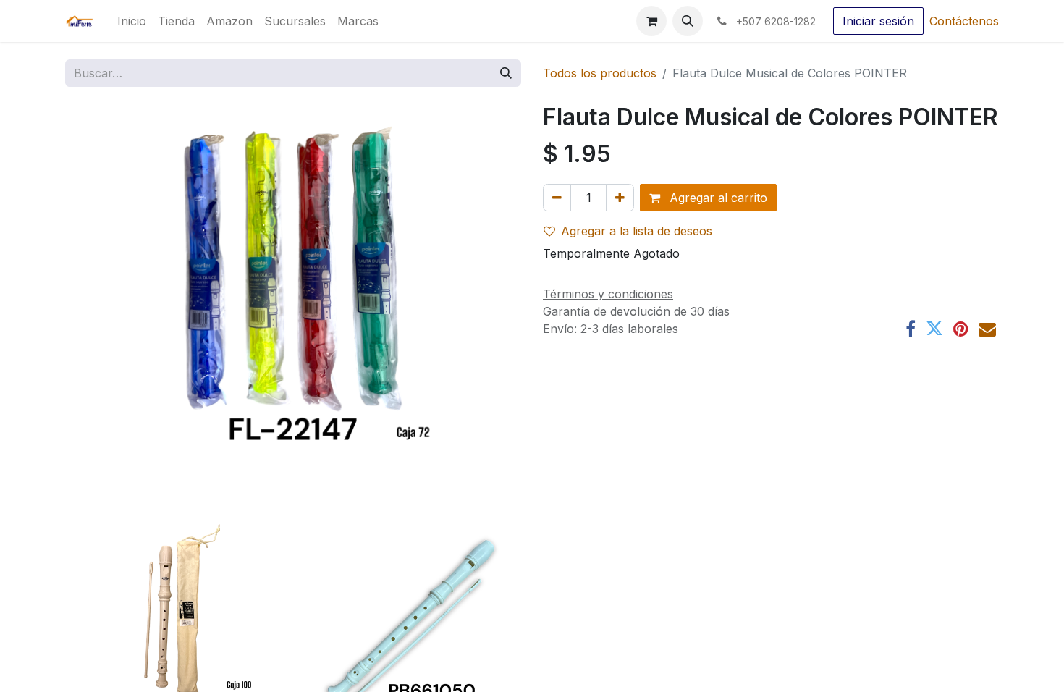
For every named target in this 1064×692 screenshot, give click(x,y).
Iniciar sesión (878, 21)
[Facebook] (910, 328)
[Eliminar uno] (557, 197)
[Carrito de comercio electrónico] (651, 21)
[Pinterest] (960, 328)
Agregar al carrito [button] (716, 197)
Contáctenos (964, 21)
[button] (687, 21)
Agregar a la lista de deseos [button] (636, 231)
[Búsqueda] (506, 73)
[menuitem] (131, 21)
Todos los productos (599, 73)
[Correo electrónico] (987, 328)
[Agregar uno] (620, 197)
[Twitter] (934, 328)
